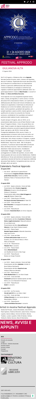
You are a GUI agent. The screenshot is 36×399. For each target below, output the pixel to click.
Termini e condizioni (18, 396)
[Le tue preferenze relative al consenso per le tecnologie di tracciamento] (33, 396)
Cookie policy (5, 398)
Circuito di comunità (6, 340)
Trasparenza (4, 351)
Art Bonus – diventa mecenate (9, 343)
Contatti (3, 349)
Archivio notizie (5, 347)
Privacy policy (29, 396)
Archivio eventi (5, 345)
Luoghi (3, 342)
